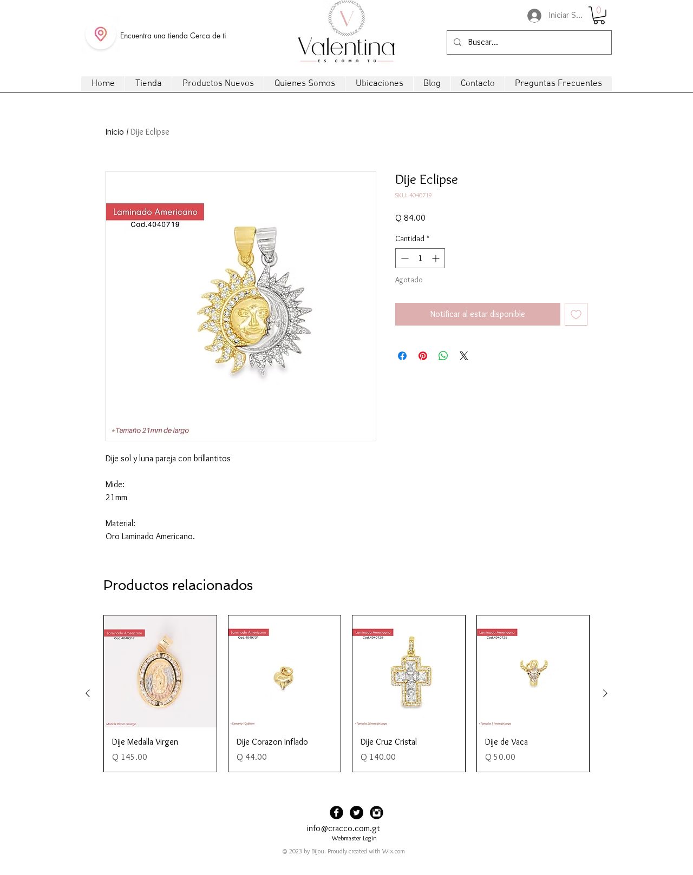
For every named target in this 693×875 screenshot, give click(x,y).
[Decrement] (403, 258)
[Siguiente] (605, 693)
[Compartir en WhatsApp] (443, 355)
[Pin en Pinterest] (422, 355)
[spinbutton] (420, 258)
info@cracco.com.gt (343, 828)
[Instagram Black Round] (376, 812)
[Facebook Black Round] (336, 812)
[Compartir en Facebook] (402, 355)
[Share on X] (463, 355)
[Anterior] (87, 693)
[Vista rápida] (160, 671)
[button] (599, 15)
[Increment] (436, 258)
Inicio (115, 132)
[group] (346, 693)
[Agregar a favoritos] (576, 314)
